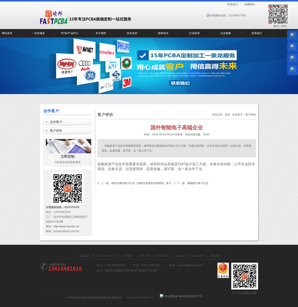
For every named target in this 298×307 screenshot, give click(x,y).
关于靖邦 (101, 33)
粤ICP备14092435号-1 (140, 297)
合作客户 (56, 122)
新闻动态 (163, 33)
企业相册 (225, 33)
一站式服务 (38, 33)
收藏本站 (249, 4)
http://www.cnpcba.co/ (66, 226)
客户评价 (56, 130)
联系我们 (232, 4)
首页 (227, 114)
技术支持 (132, 33)
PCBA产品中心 (70, 33)
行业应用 (194, 33)
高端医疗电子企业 (197, 183)
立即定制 (68, 156)
